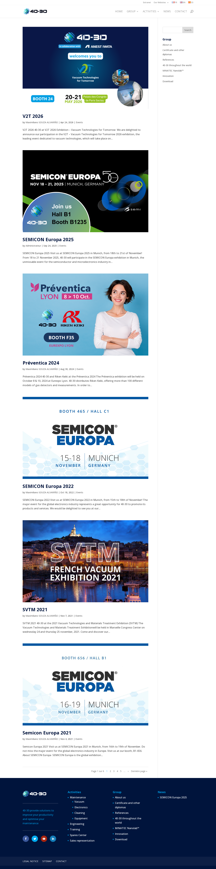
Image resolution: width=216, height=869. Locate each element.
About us (167, 44)
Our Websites (160, 3)
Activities (149, 11)
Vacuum (79, 801)
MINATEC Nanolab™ (173, 70)
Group (131, 11)
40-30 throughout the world (177, 65)
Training (75, 829)
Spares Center (78, 835)
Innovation (168, 75)
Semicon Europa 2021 (47, 733)
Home (119, 11)
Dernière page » (139, 771)
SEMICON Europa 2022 (48, 486)
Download (168, 81)
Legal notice (30, 861)
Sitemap (47, 861)
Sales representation (82, 840)
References (168, 59)
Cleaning (79, 813)
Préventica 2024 (41, 363)
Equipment (81, 818)
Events (79, 122)
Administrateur (33, 245)
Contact (181, 11)
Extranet (147, 3)
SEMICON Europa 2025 (48, 239)
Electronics (81, 807)
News (167, 11)
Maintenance (78, 797)
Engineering (77, 824)
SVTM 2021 (35, 609)
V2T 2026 (33, 116)
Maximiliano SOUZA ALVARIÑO (42, 122)
